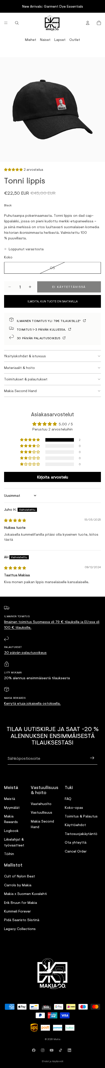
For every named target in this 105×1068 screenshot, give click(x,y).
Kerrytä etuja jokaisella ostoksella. (32, 703)
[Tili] (87, 22)
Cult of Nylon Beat (19, 876)
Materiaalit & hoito (19, 367)
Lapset (59, 39)
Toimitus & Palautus (81, 816)
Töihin (9, 853)
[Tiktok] (61, 1050)
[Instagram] (44, 1050)
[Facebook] (35, 1050)
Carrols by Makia (17, 885)
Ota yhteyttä (75, 842)
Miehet (30, 39)
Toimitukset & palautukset (25, 379)
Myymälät (12, 807)
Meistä (9, 798)
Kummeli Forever (17, 911)
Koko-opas (74, 807)
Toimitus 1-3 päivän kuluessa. (42, 329)
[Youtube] (52, 1050)
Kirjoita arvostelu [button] (52, 477)
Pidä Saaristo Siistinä (21, 920)
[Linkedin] (70, 1050)
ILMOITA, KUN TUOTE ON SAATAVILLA (53, 301)
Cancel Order (76, 851)
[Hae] (16, 22)
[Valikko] (6, 23)
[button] (14, 169)
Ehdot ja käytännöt (52, 1061)
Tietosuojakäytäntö (81, 833)
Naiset (45, 39)
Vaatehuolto (41, 803)
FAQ (68, 798)
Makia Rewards (11, 818)
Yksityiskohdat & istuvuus (25, 356)
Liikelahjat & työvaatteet (14, 842)
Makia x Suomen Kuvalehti (25, 893)
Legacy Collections (20, 928)
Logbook (11, 830)
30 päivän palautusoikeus (39, 338)
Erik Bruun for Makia (20, 902)
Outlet (74, 39)
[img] (15, 520)
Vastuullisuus (41, 812)
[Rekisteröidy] (92, 758)
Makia (57, 1039)
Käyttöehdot (75, 825)
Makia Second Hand (20, 390)
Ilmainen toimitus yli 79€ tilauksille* (49, 320)
